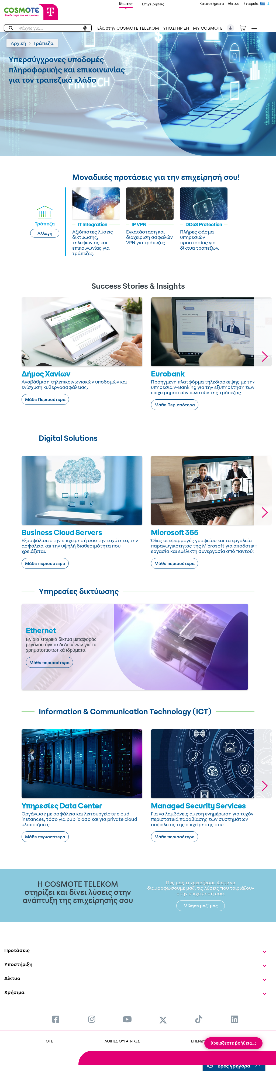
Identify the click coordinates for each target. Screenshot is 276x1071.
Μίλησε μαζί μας (201, 905)
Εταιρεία (250, 3)
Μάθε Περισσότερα (45, 399)
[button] (230, 28)
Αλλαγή (44, 233)
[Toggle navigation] (253, 28)
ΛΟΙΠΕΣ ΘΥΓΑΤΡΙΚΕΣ (122, 1041)
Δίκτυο (234, 3)
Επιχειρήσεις (153, 4)
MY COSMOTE (208, 28)
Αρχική (18, 43)
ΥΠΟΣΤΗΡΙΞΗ (176, 28)
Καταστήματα (211, 3)
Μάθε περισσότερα (45, 563)
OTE (49, 1041)
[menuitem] (55, 1019)
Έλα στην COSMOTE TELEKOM (128, 28)
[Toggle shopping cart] (245, 27)
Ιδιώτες (126, 3)
